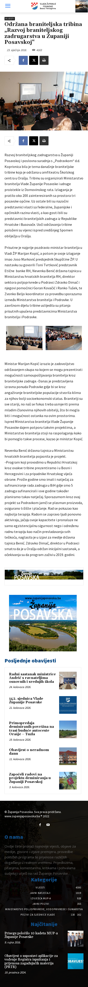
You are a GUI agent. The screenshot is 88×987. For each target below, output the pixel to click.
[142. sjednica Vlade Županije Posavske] (68, 705)
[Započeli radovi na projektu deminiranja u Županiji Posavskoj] (68, 780)
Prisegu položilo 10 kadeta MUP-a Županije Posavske (31, 935)
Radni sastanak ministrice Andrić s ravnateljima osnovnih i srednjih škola (32, 678)
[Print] (44, 60)
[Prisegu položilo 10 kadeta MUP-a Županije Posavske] (75, 939)
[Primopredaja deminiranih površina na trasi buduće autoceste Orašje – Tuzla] (68, 729)
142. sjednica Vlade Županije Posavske (26, 701)
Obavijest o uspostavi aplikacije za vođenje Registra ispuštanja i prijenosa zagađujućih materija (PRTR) (31, 961)
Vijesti (9, 18)
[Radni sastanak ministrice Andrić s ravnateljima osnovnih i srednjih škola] (68, 680)
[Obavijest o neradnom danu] (68, 756)
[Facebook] (23, 60)
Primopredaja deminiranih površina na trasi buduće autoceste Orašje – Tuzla (31, 729)
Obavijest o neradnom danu (29, 752)
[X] (33, 60)
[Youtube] (48, 825)
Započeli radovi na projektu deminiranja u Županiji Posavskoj (30, 778)
